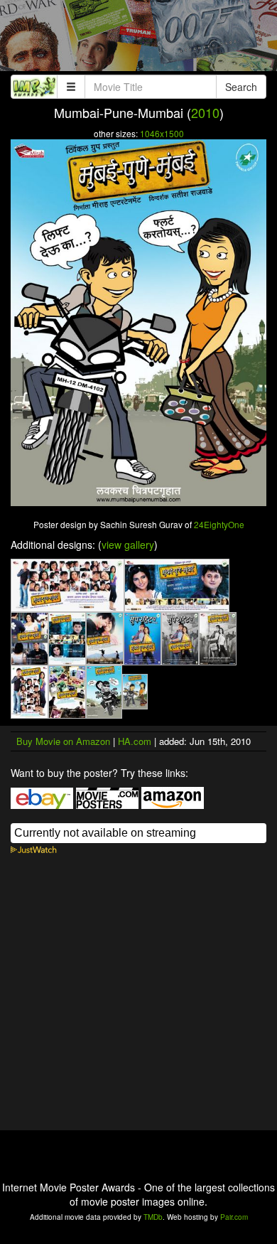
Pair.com (234, 1217)
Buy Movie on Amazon (63, 741)
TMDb (153, 1217)
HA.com (134, 741)
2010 (205, 112)
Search (241, 87)
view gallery (128, 544)
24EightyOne (219, 524)
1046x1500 (162, 133)
